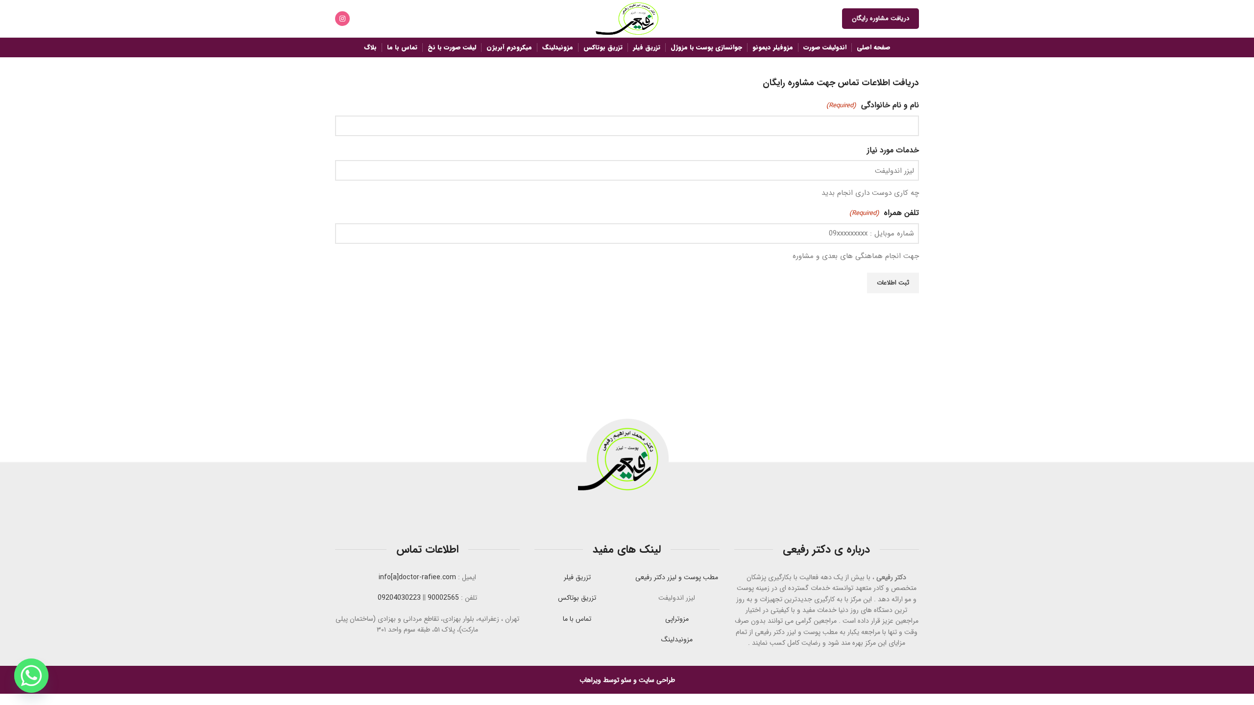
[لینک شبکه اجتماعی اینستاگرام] (342, 18)
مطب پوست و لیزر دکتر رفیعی (676, 577)
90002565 (443, 597)
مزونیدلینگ (677, 639)
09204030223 (399, 597)
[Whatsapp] (31, 675)
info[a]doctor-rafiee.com (417, 577)
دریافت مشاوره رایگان (880, 18)
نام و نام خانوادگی (872, 105)
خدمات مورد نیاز (893, 150)
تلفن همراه (884, 213)
